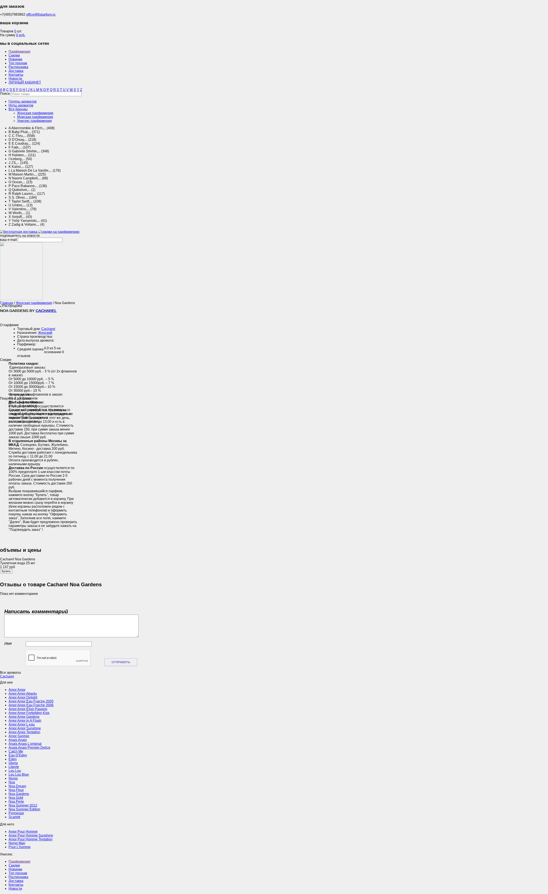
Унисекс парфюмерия (34, 121)
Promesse (16, 813)
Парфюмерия (19, 51)
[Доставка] (19, 232)
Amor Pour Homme (23, 831)
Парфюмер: (26, 344)
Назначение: (27, 332)
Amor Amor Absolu (23, 693)
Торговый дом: (28, 329)
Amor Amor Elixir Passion (28, 709)
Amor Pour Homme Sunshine (31, 835)
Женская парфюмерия (35, 113)
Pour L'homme (20, 847)
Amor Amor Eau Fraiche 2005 (31, 701)
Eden (13, 759)
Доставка (16, 71)
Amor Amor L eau (22, 724)
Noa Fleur (16, 790)
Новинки (15, 59)
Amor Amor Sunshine (25, 728)
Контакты (16, 74)
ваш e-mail (8, 240)
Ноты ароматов (21, 105)
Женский (45, 332)
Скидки (14, 55)
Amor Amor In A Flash (25, 720)
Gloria (13, 763)
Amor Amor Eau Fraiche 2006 (31, 705)
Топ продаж (18, 63)
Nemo (13, 778)
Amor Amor (17, 690)
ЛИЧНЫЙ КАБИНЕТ (25, 82)
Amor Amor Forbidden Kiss (29, 713)
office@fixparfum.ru (40, 14)
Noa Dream (17, 786)
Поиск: (5, 93)
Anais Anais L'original (25, 744)
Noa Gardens (19, 794)
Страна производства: (35, 336)
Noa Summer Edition (24, 809)
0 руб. (20, 35)
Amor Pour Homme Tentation (30, 839)
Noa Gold (16, 798)
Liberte (14, 767)
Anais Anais (18, 740)
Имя (8, 643)
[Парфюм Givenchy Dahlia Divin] (21, 299)
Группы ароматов (23, 101)
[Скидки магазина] (58, 232)
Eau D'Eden (18, 755)
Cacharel (46, 311)
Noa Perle (16, 801)
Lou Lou (15, 770)
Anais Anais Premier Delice (29, 747)
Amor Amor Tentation (24, 732)
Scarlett (14, 817)
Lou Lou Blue (19, 774)
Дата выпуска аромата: (35, 340)
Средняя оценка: (30, 349)
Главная (6, 303)
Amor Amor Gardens (24, 716)
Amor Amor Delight (23, 697)
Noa (12, 782)
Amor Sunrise (19, 736)
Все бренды (18, 109)
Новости (15, 78)
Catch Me (16, 751)
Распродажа (18, 67)
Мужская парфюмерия (35, 117)
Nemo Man (17, 843)
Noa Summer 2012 (23, 805)
